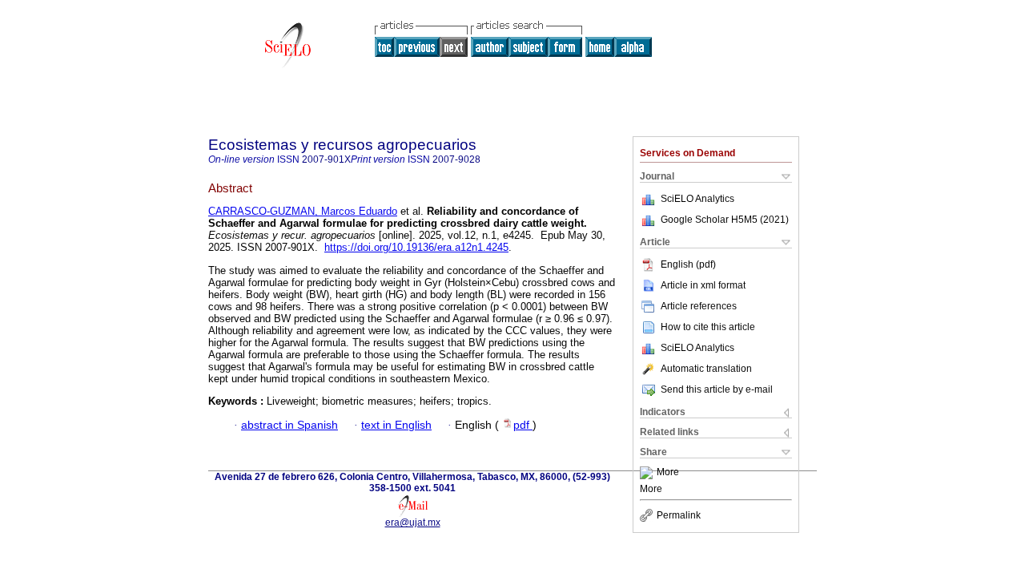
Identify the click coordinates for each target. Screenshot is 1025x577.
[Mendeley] (648, 472)
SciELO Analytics (697, 198)
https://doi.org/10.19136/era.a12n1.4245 (416, 247)
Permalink (679, 515)
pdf (523, 425)
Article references (699, 306)
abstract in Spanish (289, 425)
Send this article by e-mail (717, 389)
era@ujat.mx (412, 522)
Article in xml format (703, 285)
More (668, 472)
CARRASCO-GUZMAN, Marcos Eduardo (302, 211)
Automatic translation (706, 368)
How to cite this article (708, 327)
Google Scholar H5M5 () (725, 219)
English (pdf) (688, 264)
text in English (396, 425)
